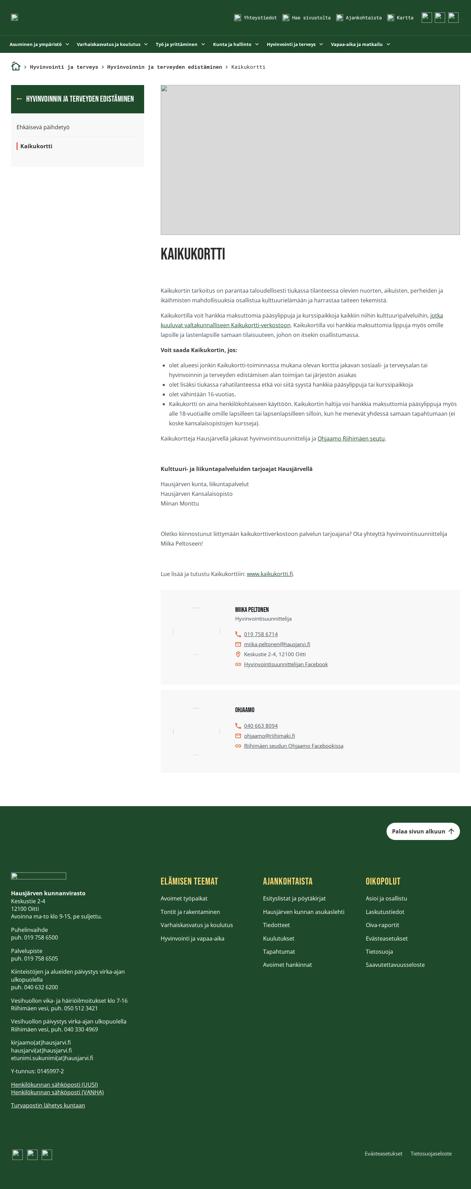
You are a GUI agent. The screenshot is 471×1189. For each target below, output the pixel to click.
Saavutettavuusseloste (395, 965)
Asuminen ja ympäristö (36, 44)
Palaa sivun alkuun (418, 831)
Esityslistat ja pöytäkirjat (294, 898)
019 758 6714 (261, 634)
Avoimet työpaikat (184, 898)
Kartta (405, 17)
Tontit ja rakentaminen (190, 912)
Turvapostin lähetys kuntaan (48, 1105)
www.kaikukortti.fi (270, 574)
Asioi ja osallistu (386, 898)
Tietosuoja (379, 951)
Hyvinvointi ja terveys (292, 44)
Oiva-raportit (382, 925)
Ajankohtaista (364, 17)
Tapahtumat (279, 951)
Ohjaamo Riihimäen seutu (351, 438)
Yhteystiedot (260, 17)
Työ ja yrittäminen (177, 44)
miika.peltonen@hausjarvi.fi (277, 644)
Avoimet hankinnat (287, 965)
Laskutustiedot (385, 912)
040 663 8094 (261, 725)
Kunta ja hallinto (232, 44)
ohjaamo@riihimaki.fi (269, 735)
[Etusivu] (16, 67)
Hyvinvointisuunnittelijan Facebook (286, 664)
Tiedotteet (276, 925)
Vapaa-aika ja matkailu (357, 44)
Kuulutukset (278, 938)
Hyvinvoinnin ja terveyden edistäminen (164, 66)
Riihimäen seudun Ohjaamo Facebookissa (293, 745)
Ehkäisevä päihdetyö (43, 127)
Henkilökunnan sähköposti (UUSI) (54, 1084)
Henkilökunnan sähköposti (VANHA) (57, 1092)
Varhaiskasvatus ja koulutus (109, 44)
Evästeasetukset (387, 938)
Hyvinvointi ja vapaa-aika (192, 938)
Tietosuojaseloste (431, 1153)
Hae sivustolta (311, 17)
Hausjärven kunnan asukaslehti (303, 912)
